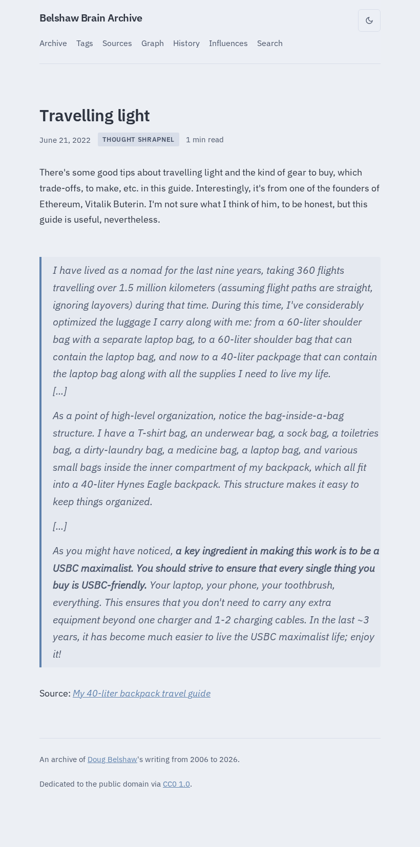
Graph (152, 42)
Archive (53, 42)
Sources (117, 42)
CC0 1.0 (176, 783)
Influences (228, 42)
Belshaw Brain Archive (90, 17)
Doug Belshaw (112, 759)
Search (270, 42)
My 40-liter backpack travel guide (142, 693)
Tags (84, 42)
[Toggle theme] (369, 20)
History (186, 42)
